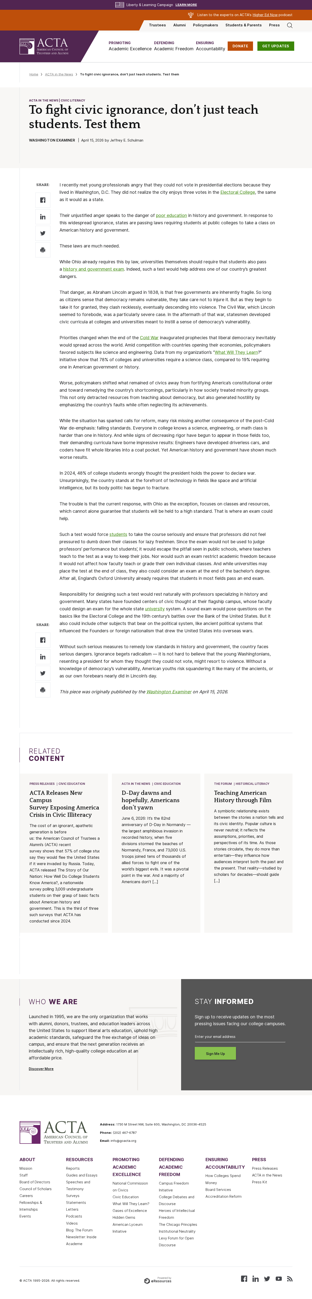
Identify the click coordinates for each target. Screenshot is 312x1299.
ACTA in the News (59, 74)
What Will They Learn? (131, 1204)
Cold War (149, 337)
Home (33, 74)
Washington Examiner (168, 691)
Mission (26, 1168)
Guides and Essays (82, 1175)
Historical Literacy (252, 784)
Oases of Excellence (130, 1210)
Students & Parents (243, 25)
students (118, 534)
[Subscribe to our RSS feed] (289, 1278)
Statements (76, 1202)
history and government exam (93, 269)
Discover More (41, 1069)
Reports (73, 1168)
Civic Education (71, 784)
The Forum (223, 784)
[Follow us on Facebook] (244, 1278)
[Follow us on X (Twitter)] (267, 1278)
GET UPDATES (275, 46)
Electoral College (237, 192)
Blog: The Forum (79, 1230)
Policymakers (205, 25)
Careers (26, 1196)
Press (274, 25)
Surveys (72, 1196)
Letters (72, 1209)
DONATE (240, 46)
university (155, 608)
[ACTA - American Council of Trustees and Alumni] (50, 46)
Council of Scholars (36, 1189)
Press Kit (259, 1182)
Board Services (218, 1189)
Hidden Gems (124, 1217)
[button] (130, 46)
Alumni (179, 25)
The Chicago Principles (178, 1224)
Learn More (186, 5)
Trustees (157, 25)
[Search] (289, 25)
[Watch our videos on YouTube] (279, 1278)
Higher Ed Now (265, 15)
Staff (24, 1175)
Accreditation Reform (223, 1196)
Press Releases (42, 784)
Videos (72, 1223)
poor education (171, 215)
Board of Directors (35, 1182)
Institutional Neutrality (177, 1231)
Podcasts (74, 1216)
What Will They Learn (236, 352)
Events (25, 1216)
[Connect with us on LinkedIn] (256, 1278)
